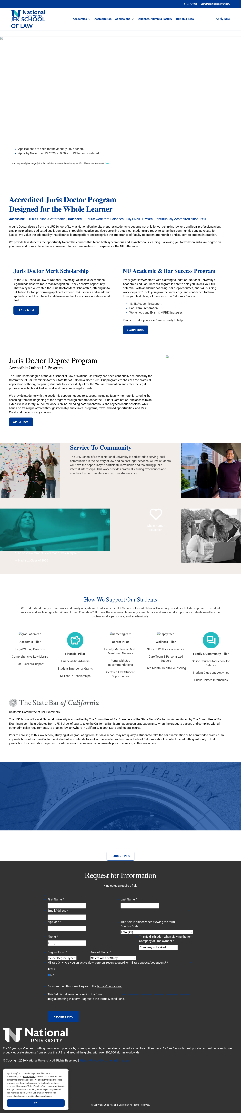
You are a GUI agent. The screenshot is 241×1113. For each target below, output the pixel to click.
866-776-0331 (190, 4)
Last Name (128, 899)
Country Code (129, 926)
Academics (80, 18)
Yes (52, 969)
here (107, 163)
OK (35, 1103)
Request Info (63, 1016)
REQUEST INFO (120, 856)
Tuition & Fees (185, 18)
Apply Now (223, 18)
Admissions (122, 18)
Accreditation (103, 18)
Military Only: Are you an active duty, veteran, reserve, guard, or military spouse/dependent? (108, 962)
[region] (36, 1089)
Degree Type (57, 952)
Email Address (58, 910)
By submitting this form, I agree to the (87, 999)
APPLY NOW (21, 421)
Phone (53, 936)
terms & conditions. (109, 986)
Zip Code (54, 922)
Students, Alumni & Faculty (155, 18)
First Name (56, 899)
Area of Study (100, 952)
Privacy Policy (88, 1060)
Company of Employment (156, 941)
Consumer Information (114, 1060)
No (52, 975)
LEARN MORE (26, 310)
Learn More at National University (215, 4)
